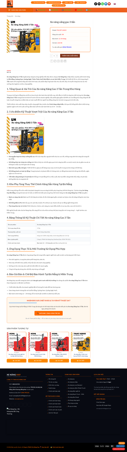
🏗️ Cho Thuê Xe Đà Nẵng (38, 2)
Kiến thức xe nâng (54, 385)
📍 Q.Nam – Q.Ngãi (67, 2)
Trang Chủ (41, 10)
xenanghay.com (19, 399)
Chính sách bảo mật (54, 391)
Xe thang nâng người (74, 400)
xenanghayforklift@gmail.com (21, 395)
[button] (20, 10)
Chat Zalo (121, 443)
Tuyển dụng (52, 388)
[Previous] (6, 348)
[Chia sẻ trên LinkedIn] (65, 61)
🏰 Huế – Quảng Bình (80, 2)
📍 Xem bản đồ (44, 447)
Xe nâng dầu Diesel (73, 397)
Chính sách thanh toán (55, 407)
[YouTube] (17, 404)
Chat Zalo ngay (100, 402)
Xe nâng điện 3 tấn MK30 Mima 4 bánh (59, 355)
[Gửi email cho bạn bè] (58, 61)
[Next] (90, 348)
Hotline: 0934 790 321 (118, 449)
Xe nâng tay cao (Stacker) (75, 385)
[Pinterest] (29, 404)
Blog (89, 10)
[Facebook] (8, 404)
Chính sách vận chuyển (55, 410)
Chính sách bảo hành (55, 403)
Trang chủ (10, 16)
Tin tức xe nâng (53, 382)
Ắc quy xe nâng (72, 406)
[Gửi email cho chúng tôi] (99, 3)
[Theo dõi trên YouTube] (109, 3)
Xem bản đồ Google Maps (103, 405)
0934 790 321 (25, 392)
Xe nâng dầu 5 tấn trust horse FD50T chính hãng (81, 355)
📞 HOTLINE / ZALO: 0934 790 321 (48, 313)
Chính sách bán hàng (54, 400)
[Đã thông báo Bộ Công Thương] (25, 411)
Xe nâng (17, 16)
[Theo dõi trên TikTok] (95, 3)
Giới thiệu (67, 10)
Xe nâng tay (71, 379)
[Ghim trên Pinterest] (61, 61)
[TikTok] (12, 404)
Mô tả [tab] (9, 72)
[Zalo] (21, 404)
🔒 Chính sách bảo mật (57, 447)
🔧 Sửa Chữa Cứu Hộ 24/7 (53, 2)
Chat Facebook (120, 446)
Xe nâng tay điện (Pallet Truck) (76, 388)
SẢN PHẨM (55, 10)
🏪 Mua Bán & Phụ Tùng (59, 5)
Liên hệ (79, 10)
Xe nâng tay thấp (73, 382)
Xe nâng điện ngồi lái (74, 391)
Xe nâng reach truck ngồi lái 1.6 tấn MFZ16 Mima (16, 355)
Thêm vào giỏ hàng (70, 55)
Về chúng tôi (52, 379)
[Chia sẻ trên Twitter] (55, 61)
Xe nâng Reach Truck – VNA (76, 394)
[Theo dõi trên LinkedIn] (105, 3)
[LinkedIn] (25, 404)
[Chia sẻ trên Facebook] (51, 61)
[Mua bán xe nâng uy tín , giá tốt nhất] (14, 4)
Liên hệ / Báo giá (53, 413)
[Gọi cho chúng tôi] (102, 3)
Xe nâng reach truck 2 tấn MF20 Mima (38, 355)
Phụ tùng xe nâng (73, 403)
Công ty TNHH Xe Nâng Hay (31, 447)
